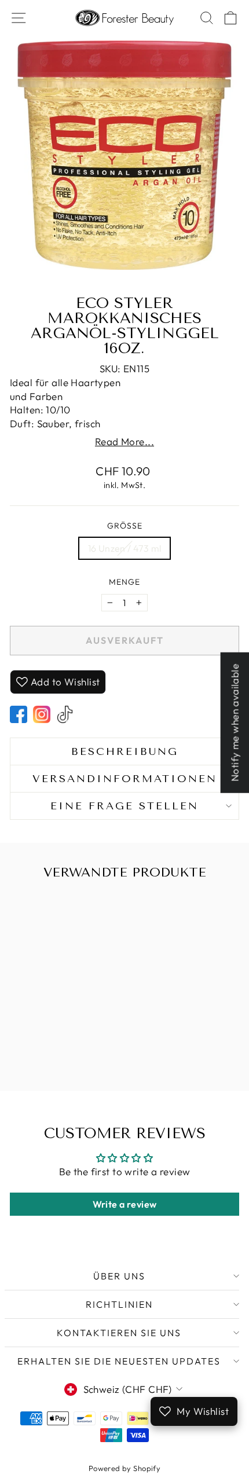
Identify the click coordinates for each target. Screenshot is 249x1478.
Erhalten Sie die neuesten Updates (119, 1361)
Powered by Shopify (125, 1468)
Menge (124, 582)
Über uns (119, 1276)
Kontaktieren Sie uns (119, 1332)
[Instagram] (41, 714)
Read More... (124, 441)
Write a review (125, 1204)
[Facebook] (18, 714)
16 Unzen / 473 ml (125, 548)
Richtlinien (119, 1304)
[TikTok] (65, 714)
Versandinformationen (124, 778)
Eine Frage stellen (124, 805)
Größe (124, 525)
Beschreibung (124, 751)
